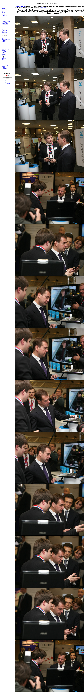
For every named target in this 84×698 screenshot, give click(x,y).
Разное (3, 14)
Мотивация (4, 54)
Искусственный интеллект (6, 38)
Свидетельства (4, 33)
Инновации (4, 11)
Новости (3, 8)
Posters (3, 64)
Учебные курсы (4, 22)
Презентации (4, 32)
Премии (3, 47)
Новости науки (4, 9)
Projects (3, 67)
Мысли (3, 55)
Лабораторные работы (6, 21)
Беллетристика (4, 53)
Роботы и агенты (5, 42)
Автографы (4, 51)
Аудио (3, 59)
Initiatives (3, 66)
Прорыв (3, 50)
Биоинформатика (5, 37)
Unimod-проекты (5, 24)
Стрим (3, 16)
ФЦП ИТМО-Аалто (5, 43)
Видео (3, 57)
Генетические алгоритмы (6, 39)
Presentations (4, 68)
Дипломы (3, 19)
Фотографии (4, 58)
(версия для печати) (43, 7)
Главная (3, 6)
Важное (3, 10)
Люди (3, 13)
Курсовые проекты (5, 20)
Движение (4, 40)
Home (3, 62)
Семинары (4, 25)
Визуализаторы (5, 23)
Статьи (3, 29)
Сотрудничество (5, 34)
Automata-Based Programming (7, 65)
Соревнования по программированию (5, 49)
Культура (3, 12)
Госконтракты (4, 28)
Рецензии (3, 52)
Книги (3, 31)
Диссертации (4, 30)
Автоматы (4, 36)
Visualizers (4, 70)
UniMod (3, 41)
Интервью (4, 60)
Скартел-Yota (22, 6)
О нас (3, 46)
